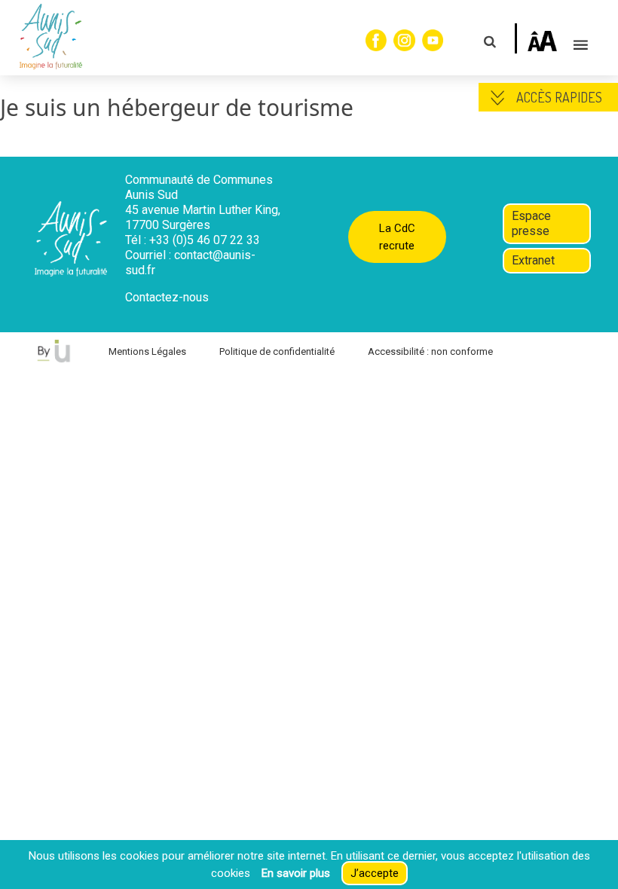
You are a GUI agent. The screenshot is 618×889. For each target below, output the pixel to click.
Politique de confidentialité (277, 351)
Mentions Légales (147, 351)
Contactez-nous (167, 297)
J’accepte (374, 873)
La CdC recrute (397, 236)
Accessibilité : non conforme (430, 351)
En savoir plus (296, 873)
